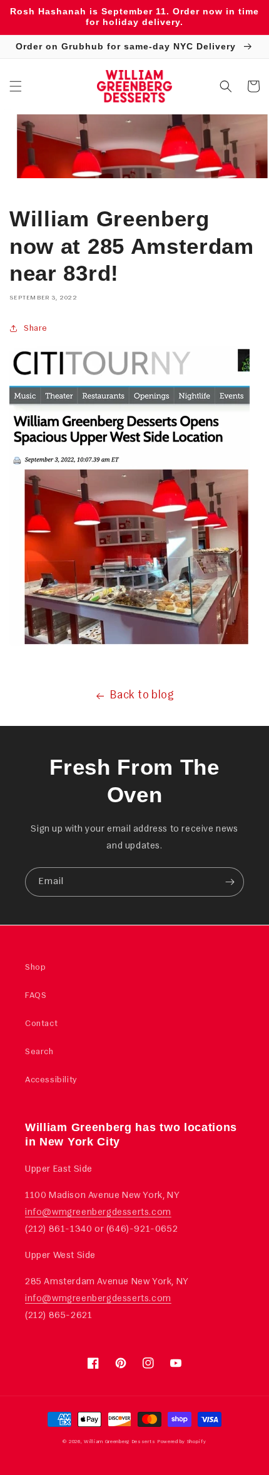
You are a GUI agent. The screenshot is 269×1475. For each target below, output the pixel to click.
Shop (35, 967)
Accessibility (51, 1080)
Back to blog (142, 696)
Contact (41, 1024)
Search (39, 1052)
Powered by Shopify (181, 1441)
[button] (15, 86)
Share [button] (36, 328)
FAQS (35, 995)
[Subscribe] (229, 882)
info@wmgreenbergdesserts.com (98, 1212)
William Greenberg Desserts (119, 1441)
